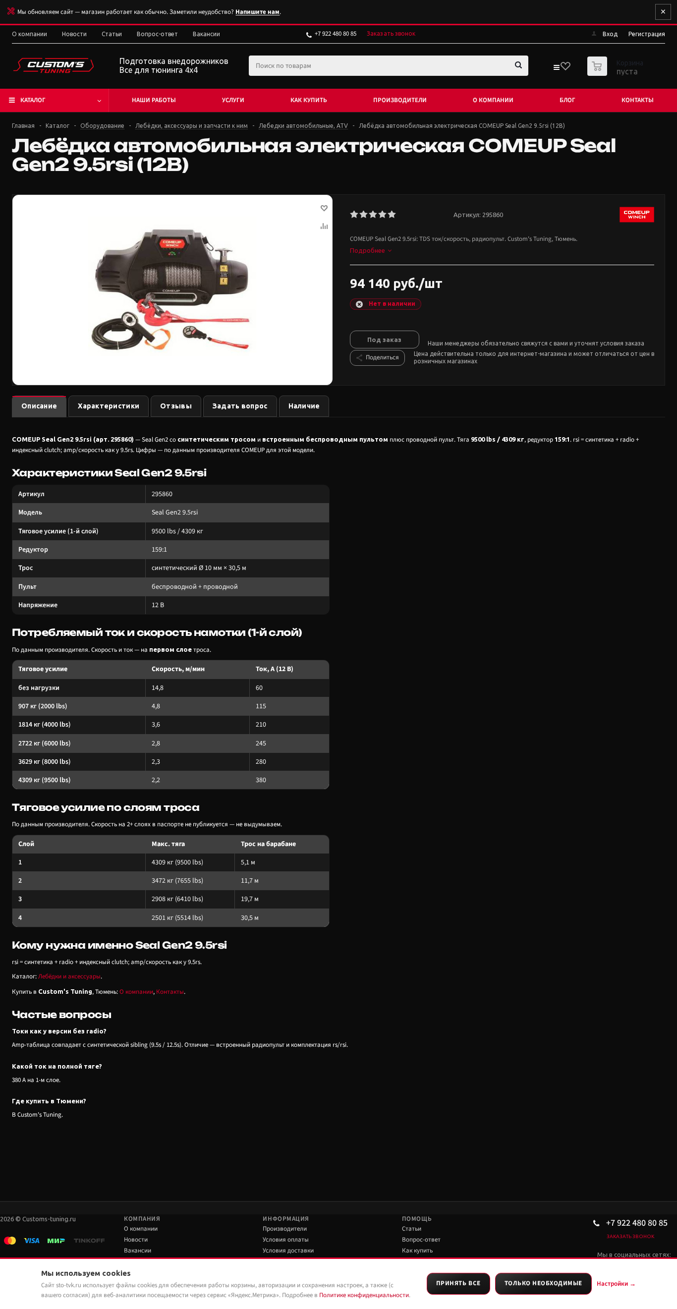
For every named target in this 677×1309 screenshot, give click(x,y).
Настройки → (616, 1283)
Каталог (33, 100)
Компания (142, 1218)
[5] (392, 215)
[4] (383, 215)
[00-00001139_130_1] (172, 286)
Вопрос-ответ (421, 1239)
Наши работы (154, 100)
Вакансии (137, 1250)
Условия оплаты (286, 1239)
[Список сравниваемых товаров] (556, 69)
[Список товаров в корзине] (616, 73)
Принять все (458, 1283)
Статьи (411, 1228)
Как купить (308, 100)
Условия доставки (288, 1250)
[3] (373, 215)
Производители (400, 100)
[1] (354, 215)
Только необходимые (543, 1283)
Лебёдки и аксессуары (69, 976)
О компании (493, 100)
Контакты (637, 100)
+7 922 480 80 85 (335, 33)
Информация (286, 1218)
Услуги (233, 100)
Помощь (417, 1218)
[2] (364, 215)
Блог (567, 100)
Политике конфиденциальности (364, 1295)
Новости (136, 1239)
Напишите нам (257, 11)
